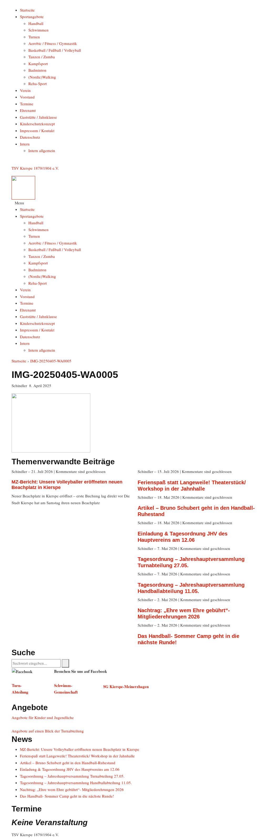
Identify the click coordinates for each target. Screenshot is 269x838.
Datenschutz (30, 137)
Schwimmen (38, 30)
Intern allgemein (41, 150)
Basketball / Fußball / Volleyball (54, 50)
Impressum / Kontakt (37, 130)
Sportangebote (32, 16)
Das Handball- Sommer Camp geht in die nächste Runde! (67, 796)
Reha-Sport (37, 83)
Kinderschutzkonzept (37, 123)
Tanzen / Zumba (41, 56)
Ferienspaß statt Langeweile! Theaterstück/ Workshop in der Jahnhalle (77, 755)
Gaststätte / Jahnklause (38, 117)
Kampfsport (38, 63)
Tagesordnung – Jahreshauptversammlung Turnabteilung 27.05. (72, 776)
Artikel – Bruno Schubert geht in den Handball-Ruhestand (67, 762)
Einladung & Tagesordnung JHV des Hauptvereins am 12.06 (70, 769)
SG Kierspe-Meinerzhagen (126, 686)
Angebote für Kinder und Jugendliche (43, 717)
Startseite (27, 10)
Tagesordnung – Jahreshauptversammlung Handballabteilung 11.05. (76, 782)
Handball (35, 23)
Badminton (37, 70)
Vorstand (27, 97)
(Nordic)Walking (42, 77)
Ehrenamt (28, 110)
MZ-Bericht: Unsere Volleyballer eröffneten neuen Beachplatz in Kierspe (79, 749)
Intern (25, 144)
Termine (26, 103)
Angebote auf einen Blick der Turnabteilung (48, 730)
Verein (25, 90)
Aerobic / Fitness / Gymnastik (52, 43)
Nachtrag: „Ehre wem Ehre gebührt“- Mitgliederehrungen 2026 (72, 789)
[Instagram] (13, 161)
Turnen (34, 36)
